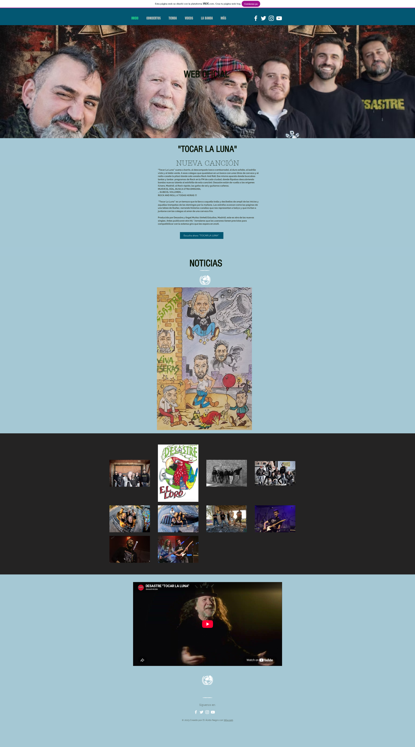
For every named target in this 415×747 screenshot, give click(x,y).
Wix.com (228, 720)
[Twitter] (263, 18)
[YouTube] (279, 18)
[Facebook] (255, 18)
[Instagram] (271, 18)
